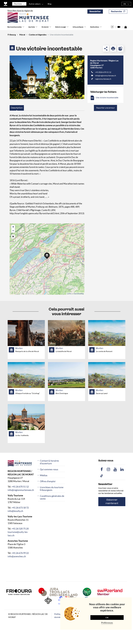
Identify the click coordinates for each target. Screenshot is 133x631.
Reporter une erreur (105, 108)
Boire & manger (60, 27)
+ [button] (13, 226)
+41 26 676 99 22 (20, 552)
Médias (43, 475)
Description (17, 107)
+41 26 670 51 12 (20, 486)
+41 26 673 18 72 (20, 507)
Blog (49, 4)
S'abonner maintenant (111, 501)
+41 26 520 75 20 (20, 528)
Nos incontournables (14, 27)
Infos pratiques (78, 27)
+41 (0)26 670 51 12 (103, 72)
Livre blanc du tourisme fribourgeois (51, 488)
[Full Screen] (13, 236)
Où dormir (45, 27)
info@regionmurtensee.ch (105, 75)
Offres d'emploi (47, 481)
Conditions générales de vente (52, 497)
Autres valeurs (35, 4)
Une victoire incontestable (107, 97)
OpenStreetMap (79, 293)
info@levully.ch (15, 510)
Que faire (31, 27)
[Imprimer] (113, 49)
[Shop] (125, 26)
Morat (22, 34)
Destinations (94, 27)
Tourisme (18, 4)
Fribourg (12, 34)
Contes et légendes (37, 34)
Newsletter (95, 11)
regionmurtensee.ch (103, 79)
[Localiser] (120, 49)
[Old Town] (47, 77)
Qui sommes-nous (49, 469)
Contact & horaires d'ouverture (49, 462)
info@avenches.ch (17, 556)
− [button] (13, 230)
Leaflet (69, 293)
